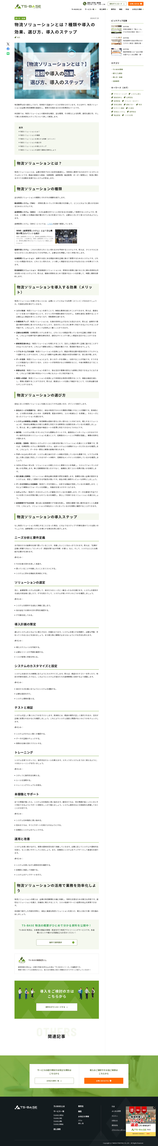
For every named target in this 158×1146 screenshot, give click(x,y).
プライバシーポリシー (119, 1130)
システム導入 (136, 94)
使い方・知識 (117, 77)
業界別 (113, 9)
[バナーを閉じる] (154, 1107)
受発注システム (119, 112)
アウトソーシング (120, 94)
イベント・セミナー (132, 101)
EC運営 (131, 108)
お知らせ (115, 1120)
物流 (18, 37)
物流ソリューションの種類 (30, 135)
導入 (101, 9)
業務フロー (130, 104)
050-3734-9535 (94, 3)
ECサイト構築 (119, 108)
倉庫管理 (117, 101)
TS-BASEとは (76, 9)
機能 (120, 9)
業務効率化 (118, 97)
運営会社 (115, 1125)
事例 (104, 9)
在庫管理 (129, 97)
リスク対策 (129, 115)
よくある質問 (116, 1111)
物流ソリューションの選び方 (31, 142)
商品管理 (117, 115)
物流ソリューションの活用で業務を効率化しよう (38, 150)
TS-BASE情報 (118, 69)
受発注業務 (118, 104)
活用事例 (116, 81)
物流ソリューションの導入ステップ (33, 146)
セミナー (115, 1116)
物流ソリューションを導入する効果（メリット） (38, 139)
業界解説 (133, 112)
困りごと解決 (117, 73)
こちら (50, 223)
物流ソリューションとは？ (30, 131)
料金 (127, 9)
